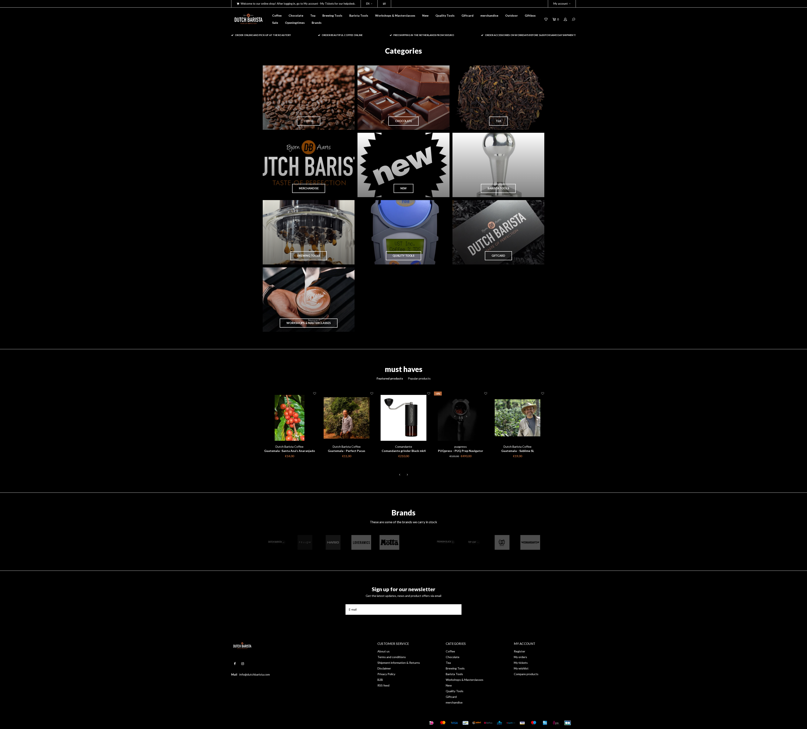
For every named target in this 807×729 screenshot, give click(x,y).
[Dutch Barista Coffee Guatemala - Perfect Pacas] (289, 418)
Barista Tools (358, 15)
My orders (520, 657)
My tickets (521, 662)
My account (560, 3)
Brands (317, 22)
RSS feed (383, 685)
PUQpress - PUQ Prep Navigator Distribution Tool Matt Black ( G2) (404, 451)
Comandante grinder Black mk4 (347, 451)
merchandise (489, 15)
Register (519, 651)
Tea (312, 15)
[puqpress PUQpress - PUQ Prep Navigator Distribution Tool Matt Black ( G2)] (403, 418)
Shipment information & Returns (398, 662)
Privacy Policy (386, 674)
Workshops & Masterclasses (395, 15)
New (425, 15)
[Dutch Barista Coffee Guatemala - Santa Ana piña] (517, 418)
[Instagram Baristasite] (242, 663)
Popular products (419, 378)
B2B (380, 679)
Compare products (526, 674)
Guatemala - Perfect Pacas (289, 451)
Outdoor (511, 15)
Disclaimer (384, 668)
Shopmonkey (291, 722)
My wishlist (521, 668)
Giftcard (467, 15)
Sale (275, 22)
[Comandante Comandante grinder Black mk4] (346, 418)
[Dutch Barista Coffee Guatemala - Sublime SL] (460, 418)
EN (367, 3)
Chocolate (296, 15)
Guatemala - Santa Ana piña (517, 451)
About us (383, 651)
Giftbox (530, 15)
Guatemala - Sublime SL (460, 451)
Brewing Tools (332, 15)
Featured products (390, 378)
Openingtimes (295, 22)
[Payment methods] (431, 722)
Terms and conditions (391, 657)
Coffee (277, 15)
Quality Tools (445, 15)
